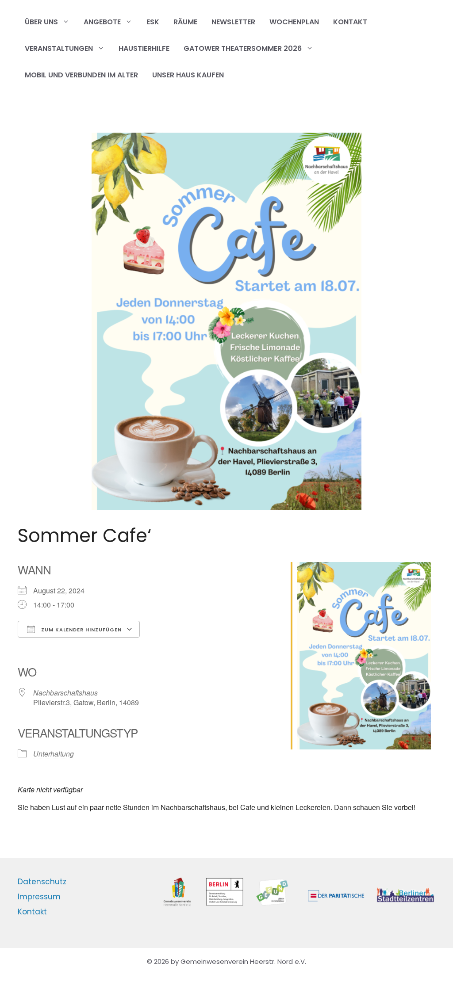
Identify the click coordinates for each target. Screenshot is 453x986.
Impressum (39, 896)
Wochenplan (294, 22)
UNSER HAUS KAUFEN (188, 75)
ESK (152, 22)
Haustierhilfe (144, 48)
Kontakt (350, 22)
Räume (185, 22)
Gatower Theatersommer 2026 (243, 48)
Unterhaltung (53, 754)
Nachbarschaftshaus (65, 693)
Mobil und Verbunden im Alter (81, 75)
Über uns (41, 22)
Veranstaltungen (59, 48)
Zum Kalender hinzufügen (80, 629)
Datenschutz (42, 881)
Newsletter (233, 22)
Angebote (102, 22)
